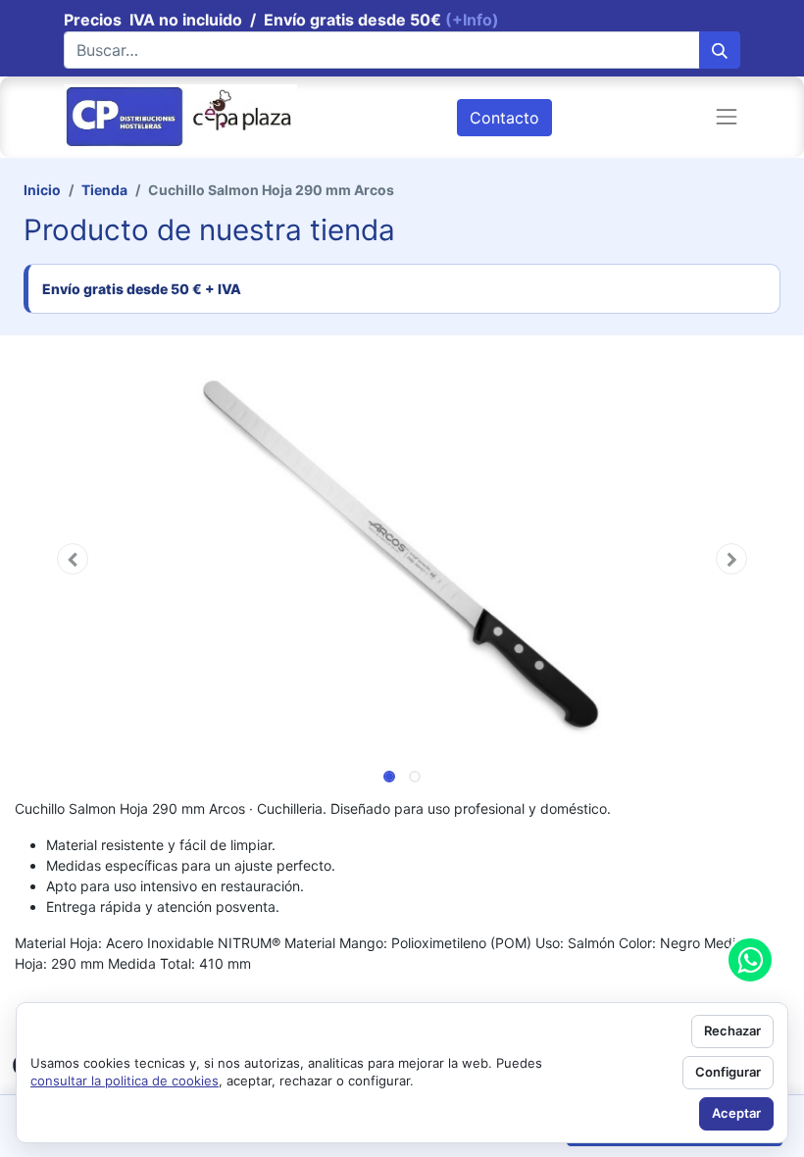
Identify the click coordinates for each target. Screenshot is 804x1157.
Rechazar (732, 1030)
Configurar (728, 1072)
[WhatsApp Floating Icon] (750, 959)
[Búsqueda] (719, 50)
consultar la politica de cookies (124, 1080)
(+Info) (472, 19)
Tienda (104, 189)
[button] (73, 559)
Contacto (504, 117)
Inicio (42, 189)
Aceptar (736, 1113)
